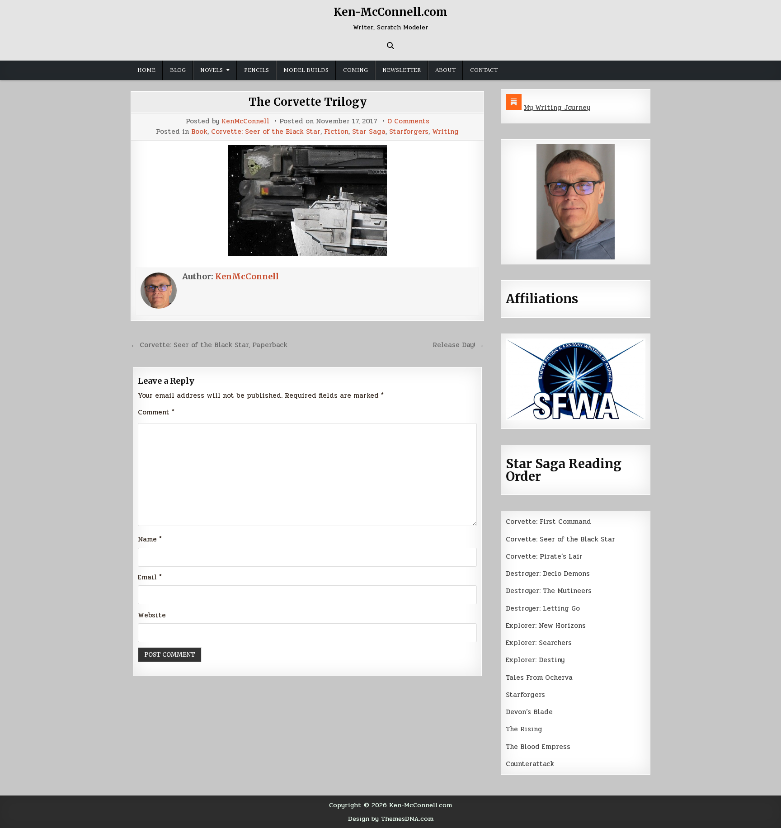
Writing (445, 131)
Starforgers (408, 131)
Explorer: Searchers (539, 642)
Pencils (256, 70)
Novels (211, 70)
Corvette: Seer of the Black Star (265, 131)
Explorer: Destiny (535, 659)
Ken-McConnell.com (390, 12)
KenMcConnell (245, 121)
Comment (156, 412)
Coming (355, 70)
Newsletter (401, 70)
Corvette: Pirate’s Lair (544, 556)
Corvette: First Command (548, 521)
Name (150, 539)
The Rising (524, 729)
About (445, 70)
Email (150, 577)
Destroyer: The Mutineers (549, 590)
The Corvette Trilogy (308, 102)
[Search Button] (390, 45)
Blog (178, 70)
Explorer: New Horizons (546, 625)
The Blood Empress (538, 746)
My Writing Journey (557, 107)
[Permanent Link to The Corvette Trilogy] (307, 200)
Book (199, 131)
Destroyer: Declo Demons (548, 573)
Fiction (336, 131)
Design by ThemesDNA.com (390, 818)
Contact (484, 70)
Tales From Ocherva (539, 677)
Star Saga (369, 131)
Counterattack (530, 763)
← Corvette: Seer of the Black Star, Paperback (209, 344)
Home (146, 70)
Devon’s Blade (529, 711)
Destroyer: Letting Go (543, 608)
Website (152, 615)
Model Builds (306, 70)
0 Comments (408, 121)
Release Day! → (458, 344)
